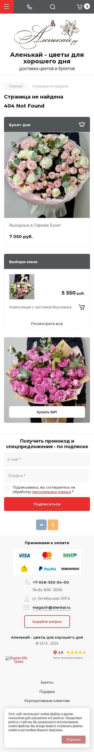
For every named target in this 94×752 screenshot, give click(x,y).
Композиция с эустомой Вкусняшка (40, 307)
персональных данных (51, 492)
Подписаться (47, 504)
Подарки (47, 691)
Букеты (47, 682)
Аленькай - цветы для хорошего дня (47, 58)
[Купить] (82, 307)
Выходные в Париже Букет (35, 225)
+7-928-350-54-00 (51, 582)
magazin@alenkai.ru (51, 607)
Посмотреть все (47, 323)
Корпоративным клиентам (47, 700)
